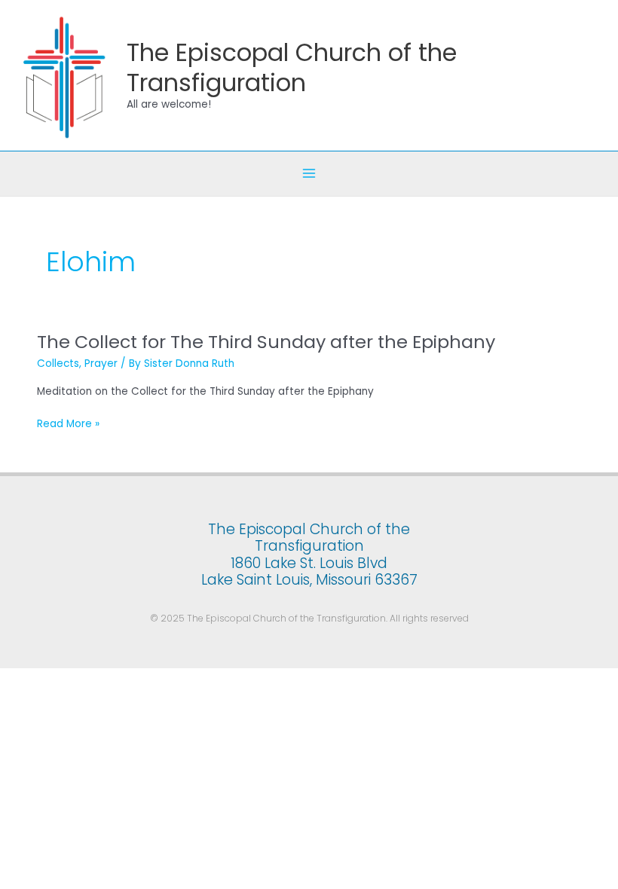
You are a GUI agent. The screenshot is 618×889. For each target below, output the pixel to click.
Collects (58, 363)
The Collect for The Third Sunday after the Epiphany (266, 341)
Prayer (101, 363)
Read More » (68, 424)
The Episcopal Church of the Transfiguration (292, 67)
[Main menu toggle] (309, 173)
